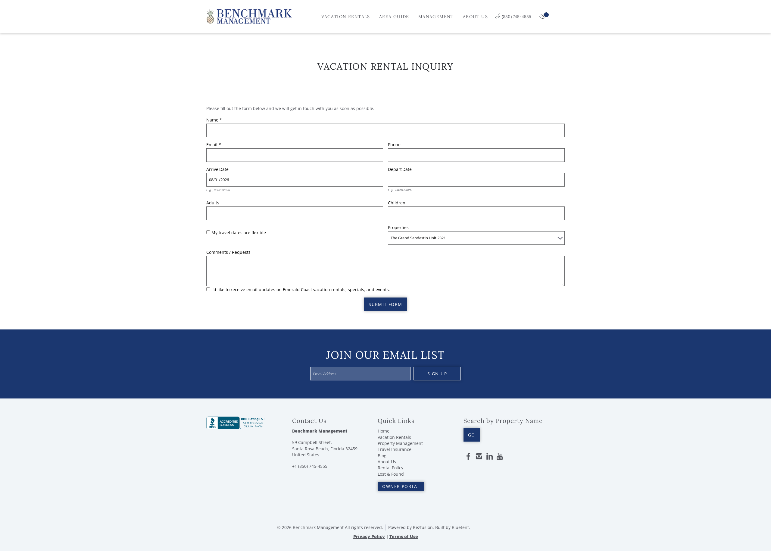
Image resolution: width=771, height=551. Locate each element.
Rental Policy (390, 468)
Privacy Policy (369, 536)
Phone (394, 144)
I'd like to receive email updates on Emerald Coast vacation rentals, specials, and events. (300, 289)
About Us (475, 16)
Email (213, 144)
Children (396, 202)
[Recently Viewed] (543, 16)
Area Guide (394, 16)
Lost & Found (391, 474)
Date (224, 168)
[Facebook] (468, 456)
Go (471, 435)
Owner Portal (401, 486)
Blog (382, 455)
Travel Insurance (394, 449)
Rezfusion (423, 527)
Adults (212, 202)
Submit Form (385, 304)
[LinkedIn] (490, 456)
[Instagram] (479, 456)
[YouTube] (500, 456)
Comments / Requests (228, 251)
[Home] (249, 16)
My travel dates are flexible (238, 232)
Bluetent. (461, 527)
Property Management (400, 443)
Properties (398, 227)
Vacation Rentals (345, 16)
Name (214, 119)
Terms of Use (403, 536)
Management (436, 16)
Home (383, 431)
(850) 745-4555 (516, 16)
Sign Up (437, 373)
